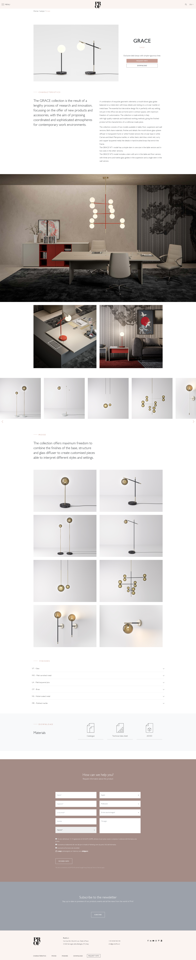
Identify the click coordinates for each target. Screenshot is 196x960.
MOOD (54, 956)
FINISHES (65, 956)
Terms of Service (97, 867)
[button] (2, 421)
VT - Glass (35, 668)
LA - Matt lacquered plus (41, 682)
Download (142, 65)
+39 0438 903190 (114, 941)
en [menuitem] (191, 4)
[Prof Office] (98, 4)
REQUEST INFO (93, 956)
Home (35, 11)
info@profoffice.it (114, 944)
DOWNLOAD (78, 956)
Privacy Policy (86, 867)
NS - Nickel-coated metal (41, 696)
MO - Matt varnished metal (41, 675)
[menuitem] (191, 4)
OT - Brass (36, 689)
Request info (142, 61)
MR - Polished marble (40, 703)
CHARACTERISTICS (39, 956)
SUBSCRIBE (98, 914)
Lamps (42, 11)
